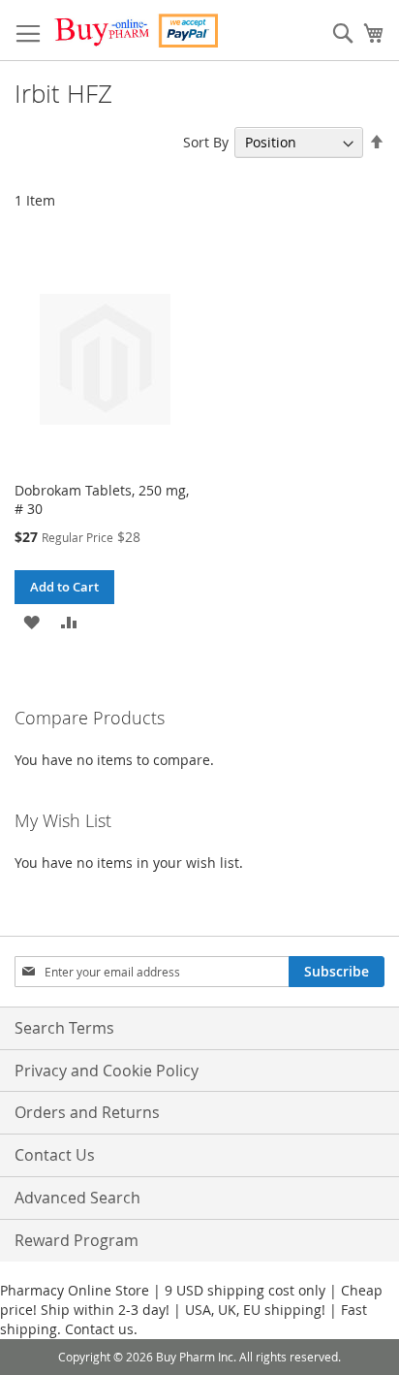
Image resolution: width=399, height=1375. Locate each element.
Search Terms (64, 1028)
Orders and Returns (87, 1112)
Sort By (206, 142)
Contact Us (55, 1155)
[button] (31, 621)
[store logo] (135, 31)
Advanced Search (77, 1197)
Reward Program (76, 1240)
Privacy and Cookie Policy (107, 1070)
